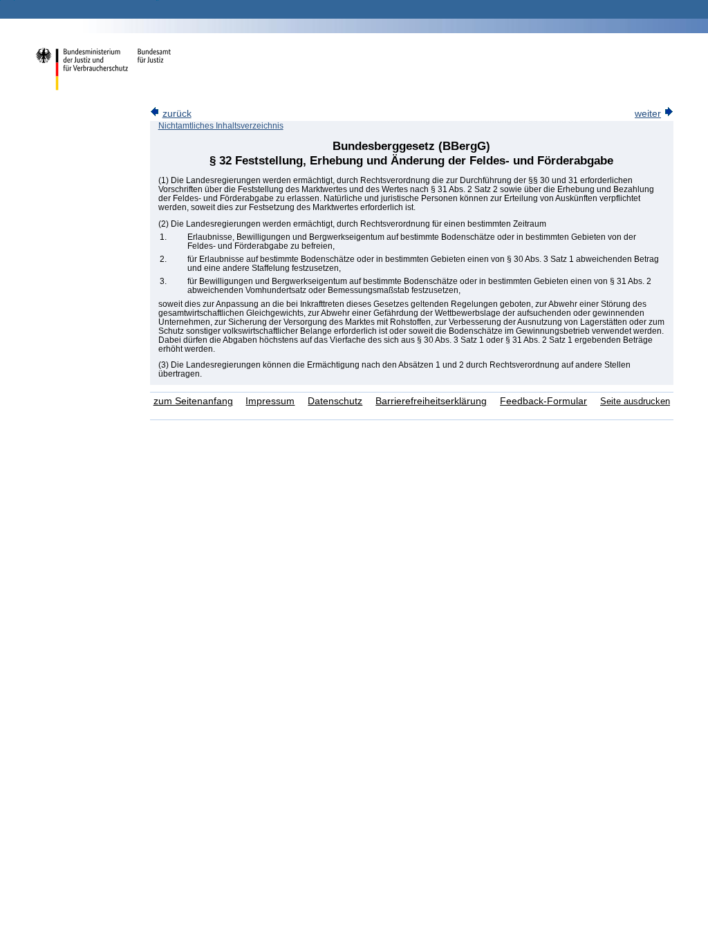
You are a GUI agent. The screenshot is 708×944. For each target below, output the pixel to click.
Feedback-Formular (543, 401)
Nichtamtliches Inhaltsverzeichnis (220, 126)
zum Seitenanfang (193, 401)
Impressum (270, 401)
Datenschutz (335, 401)
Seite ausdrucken (635, 401)
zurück (177, 113)
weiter (648, 113)
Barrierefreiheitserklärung (431, 401)
